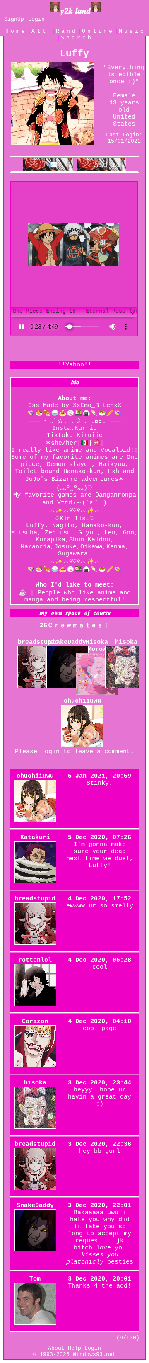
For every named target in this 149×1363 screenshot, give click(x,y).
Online (98, 31)
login (50, 751)
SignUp (14, 19)
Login (36, 19)
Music (132, 31)
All (42, 31)
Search (77, 38)
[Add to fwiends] (101, 165)
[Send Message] (48, 165)
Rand (66, 31)
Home (16, 31)
